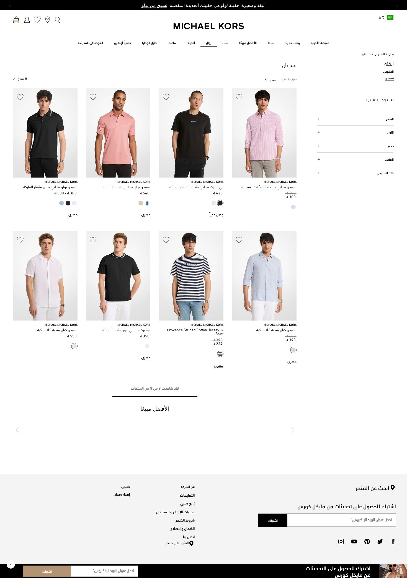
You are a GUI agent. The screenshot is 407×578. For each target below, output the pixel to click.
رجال (391, 54)
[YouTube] (354, 541)
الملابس (380, 54)
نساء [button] (225, 42)
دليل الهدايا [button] (149, 42)
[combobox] (271, 80)
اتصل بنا (189, 536)
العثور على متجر (177, 542)
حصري (145, 215)
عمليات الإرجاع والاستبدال (175, 511)
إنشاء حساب (121, 495)
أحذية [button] (191, 42)
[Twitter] (380, 541)
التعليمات (187, 494)
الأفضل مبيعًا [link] (248, 42)
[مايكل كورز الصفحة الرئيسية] (209, 29)
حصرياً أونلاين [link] (122, 42)
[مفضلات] (37, 19)
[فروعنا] (47, 19)
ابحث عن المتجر (372, 487)
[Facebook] (393, 541)
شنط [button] (271, 42)
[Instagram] (341, 541)
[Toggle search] (58, 19)
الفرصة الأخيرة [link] (320, 42)
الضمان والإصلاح (182, 528)
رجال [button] (208, 42)
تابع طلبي (187, 503)
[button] (292, 430)
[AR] (390, 19)
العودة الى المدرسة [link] (90, 42)
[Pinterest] (367, 541)
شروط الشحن (185, 519)
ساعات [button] (172, 42)
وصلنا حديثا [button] (292, 42)
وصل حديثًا (215, 215)
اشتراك (47, 571)
